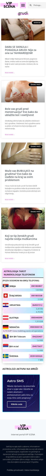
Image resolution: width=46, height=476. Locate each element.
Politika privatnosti (15, 470)
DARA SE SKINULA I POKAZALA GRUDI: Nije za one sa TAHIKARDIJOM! (20, 50)
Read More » (9, 73)
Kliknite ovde (16, 404)
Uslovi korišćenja (32, 470)
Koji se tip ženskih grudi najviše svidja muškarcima (21, 237)
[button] (23, 5)
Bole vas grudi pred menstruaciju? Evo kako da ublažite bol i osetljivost (21, 112)
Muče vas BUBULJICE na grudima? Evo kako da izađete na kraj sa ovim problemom (19, 175)
